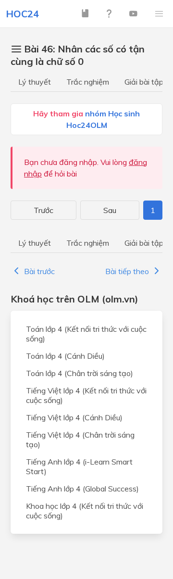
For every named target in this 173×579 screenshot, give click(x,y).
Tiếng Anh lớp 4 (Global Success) (82, 488)
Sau (109, 210)
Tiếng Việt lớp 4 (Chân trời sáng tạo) (80, 439)
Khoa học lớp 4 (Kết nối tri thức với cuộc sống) (84, 510)
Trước (43, 210)
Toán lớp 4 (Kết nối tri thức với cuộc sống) (86, 333)
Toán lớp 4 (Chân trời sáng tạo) (79, 373)
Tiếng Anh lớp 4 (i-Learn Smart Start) (79, 466)
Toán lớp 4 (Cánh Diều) (65, 356)
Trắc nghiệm (87, 82)
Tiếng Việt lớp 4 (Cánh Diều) (74, 417)
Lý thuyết (34, 82)
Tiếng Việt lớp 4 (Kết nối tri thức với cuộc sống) (86, 395)
